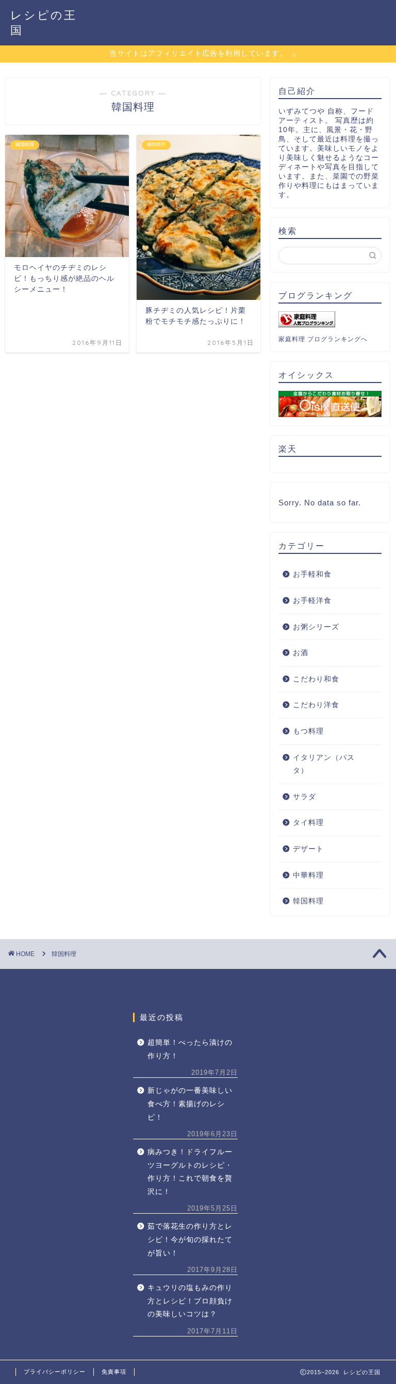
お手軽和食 (312, 574)
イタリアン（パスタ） (324, 764)
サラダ (304, 797)
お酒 (300, 653)
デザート (308, 849)
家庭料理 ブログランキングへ (323, 339)
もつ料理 (308, 731)
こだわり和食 (316, 679)
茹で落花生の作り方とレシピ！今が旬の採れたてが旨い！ (190, 1239)
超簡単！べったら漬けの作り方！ (190, 1049)
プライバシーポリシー (55, 1372)
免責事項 (114, 1372)
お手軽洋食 (312, 600)
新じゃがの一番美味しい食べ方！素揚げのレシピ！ (190, 1104)
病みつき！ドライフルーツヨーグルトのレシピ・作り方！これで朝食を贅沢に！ (190, 1172)
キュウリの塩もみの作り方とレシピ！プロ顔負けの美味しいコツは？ (190, 1301)
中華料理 (308, 875)
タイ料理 (308, 822)
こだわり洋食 (316, 705)
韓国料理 (308, 901)
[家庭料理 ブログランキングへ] (329, 319)
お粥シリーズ (316, 627)
